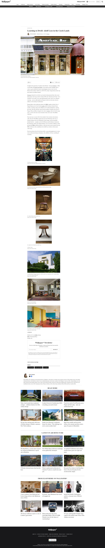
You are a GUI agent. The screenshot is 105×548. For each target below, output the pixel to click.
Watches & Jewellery (45, 4)
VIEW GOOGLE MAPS (32, 362)
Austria (48, 111)
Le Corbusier (53, 85)
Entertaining (78, 4)
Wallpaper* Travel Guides (71, 6)
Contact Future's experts (42, 534)
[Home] (17, 4)
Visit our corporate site (64, 544)
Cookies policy (69, 534)
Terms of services (40, 352)
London (43, 106)
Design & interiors (30, 4)
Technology (60, 4)
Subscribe (98, 1)
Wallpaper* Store (85, 4)
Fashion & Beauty (54, 4)
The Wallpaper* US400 (48, 6)
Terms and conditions (53, 534)
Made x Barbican (38, 6)
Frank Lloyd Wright (38, 87)
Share (30, 82)
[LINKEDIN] (32, 376)
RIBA (47, 104)
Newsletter (58, 82)
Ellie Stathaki (33, 33)
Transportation (67, 4)
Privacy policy (62, 534)
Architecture (23, 4)
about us (34, 534)
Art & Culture (37, 4)
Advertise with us (42, 536)
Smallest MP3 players (59, 6)
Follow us (53, 82)
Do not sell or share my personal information (57, 536)
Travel (73, 4)
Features (48, 33)
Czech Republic (30, 367)
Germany (29, 95)
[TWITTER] (30, 376)
